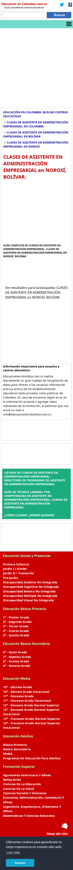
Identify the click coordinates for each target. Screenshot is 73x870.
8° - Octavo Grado (16, 661)
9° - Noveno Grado (16, 666)
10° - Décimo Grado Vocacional (26, 692)
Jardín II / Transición (18, 573)
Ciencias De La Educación (22, 784)
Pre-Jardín (10, 578)
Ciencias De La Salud (18, 789)
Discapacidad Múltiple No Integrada (30, 596)
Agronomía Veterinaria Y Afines (27, 775)
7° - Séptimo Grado (17, 657)
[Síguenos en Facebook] (69, 5)
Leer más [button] (13, 852)
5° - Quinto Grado (16, 635)
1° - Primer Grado (16, 617)
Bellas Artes (12, 779)
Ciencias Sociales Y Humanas (24, 793)
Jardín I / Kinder (15, 569)
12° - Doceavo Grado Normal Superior (31, 705)
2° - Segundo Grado (17, 622)
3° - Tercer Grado (15, 626)
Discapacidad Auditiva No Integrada (30, 582)
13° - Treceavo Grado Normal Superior (31, 719)
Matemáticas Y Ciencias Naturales (29, 816)
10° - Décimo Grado (17, 687)
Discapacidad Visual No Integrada (28, 600)
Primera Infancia (16, 564)
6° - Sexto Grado (15, 652)
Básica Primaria (15, 745)
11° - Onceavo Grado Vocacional (27, 700)
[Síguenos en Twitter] (62, 5)
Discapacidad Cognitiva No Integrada (31, 587)
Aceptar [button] (20, 862)
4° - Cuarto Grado (16, 631)
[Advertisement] (36, 66)
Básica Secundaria (17, 749)
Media (7, 753)
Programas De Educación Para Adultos (31, 758)
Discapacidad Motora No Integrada (29, 591)
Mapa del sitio (57, 833)
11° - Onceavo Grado (18, 696)
